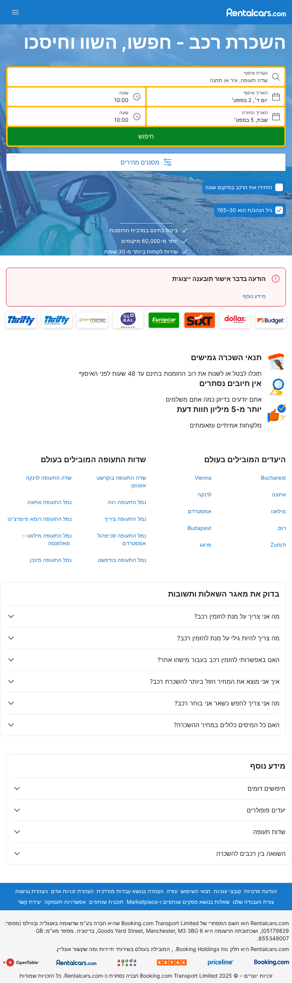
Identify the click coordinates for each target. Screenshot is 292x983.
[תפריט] (15, 12)
